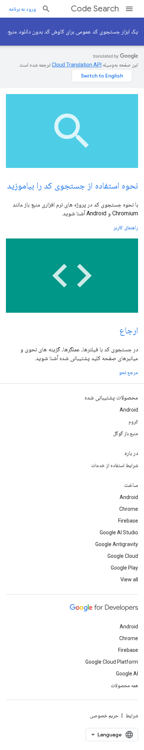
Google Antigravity (116, 544)
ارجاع (128, 330)
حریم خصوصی (104, 715)
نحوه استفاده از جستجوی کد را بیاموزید (72, 185)
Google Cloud (122, 556)
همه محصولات (124, 685)
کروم (133, 421)
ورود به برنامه (22, 9)
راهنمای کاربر (125, 227)
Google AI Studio (119, 532)
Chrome (128, 509)
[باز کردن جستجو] (46, 8)
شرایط (132, 715)
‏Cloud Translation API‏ (77, 65)
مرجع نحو (128, 372)
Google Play (124, 568)
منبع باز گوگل (125, 433)
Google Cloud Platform (111, 662)
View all (129, 579)
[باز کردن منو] (129, 9)
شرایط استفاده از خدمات (114, 465)
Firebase (128, 521)
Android (129, 410)
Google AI (127, 674)
